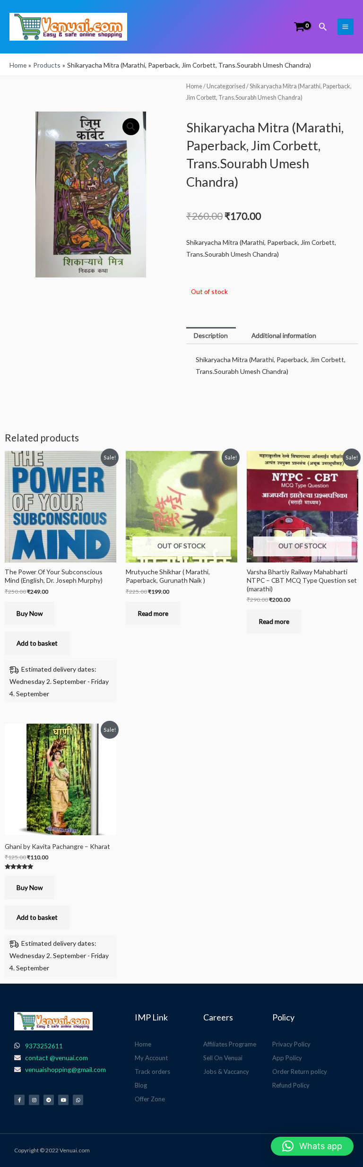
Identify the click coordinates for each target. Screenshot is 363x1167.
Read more (153, 613)
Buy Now (30, 613)
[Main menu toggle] (345, 26)
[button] (323, 26)
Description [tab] (211, 335)
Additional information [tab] (283, 335)
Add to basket (37, 643)
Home (194, 86)
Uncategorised (226, 86)
